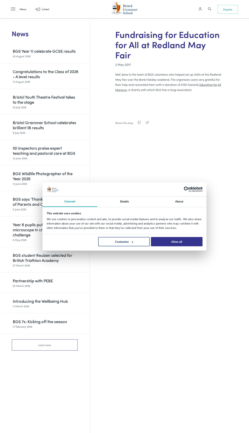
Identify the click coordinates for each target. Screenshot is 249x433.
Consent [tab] (69, 201)
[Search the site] (209, 9)
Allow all (176, 241)
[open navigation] (15, 9)
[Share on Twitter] (145, 123)
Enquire (227, 9)
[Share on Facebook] (137, 123)
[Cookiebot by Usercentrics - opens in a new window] (187, 189)
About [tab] (179, 201)
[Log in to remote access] (200, 9)
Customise (122, 241)
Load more (44, 345)
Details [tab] (124, 201)
